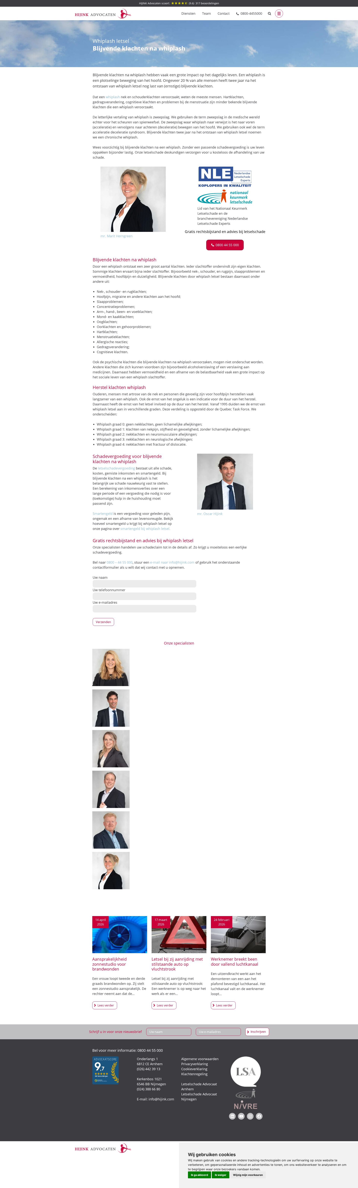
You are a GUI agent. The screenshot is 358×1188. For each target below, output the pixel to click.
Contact (224, 13)
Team (206, 13)
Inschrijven (258, 1032)
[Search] (270, 14)
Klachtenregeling (194, 1074)
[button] (225, 245)
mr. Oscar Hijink (209, 513)
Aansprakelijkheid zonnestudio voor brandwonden (109, 964)
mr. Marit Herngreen (117, 236)
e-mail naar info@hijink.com (172, 562)
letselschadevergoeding (116, 468)
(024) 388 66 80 (148, 1089)
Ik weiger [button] (220, 1174)
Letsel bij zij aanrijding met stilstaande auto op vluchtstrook (177, 964)
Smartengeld (103, 513)
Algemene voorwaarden (200, 1059)
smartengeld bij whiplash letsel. (145, 528)
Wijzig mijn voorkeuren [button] (248, 1174)
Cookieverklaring (194, 1069)
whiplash (113, 97)
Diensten (188, 13)
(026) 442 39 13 (148, 1069)
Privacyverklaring (194, 1064)
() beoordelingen (179, 3)
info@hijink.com (161, 1099)
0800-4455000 (251, 13)
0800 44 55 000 (150, 1050)
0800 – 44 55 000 (120, 562)
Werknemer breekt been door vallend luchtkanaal (234, 961)
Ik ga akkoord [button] (199, 1174)
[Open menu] (279, 14)
